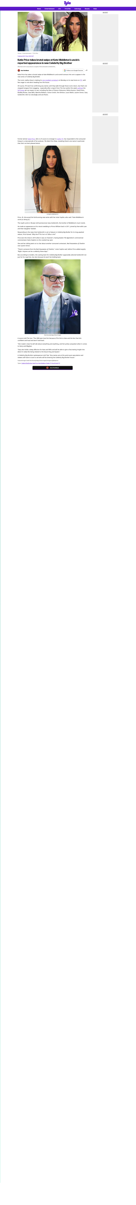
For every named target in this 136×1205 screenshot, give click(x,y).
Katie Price (31, 139)
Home (19, 53)
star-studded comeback (50, 80)
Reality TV (48, 363)
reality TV (60, 139)
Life (59, 9)
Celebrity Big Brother (26, 363)
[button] (87, 70)
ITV (81, 80)
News (39, 9)
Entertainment (49, 9)
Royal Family (55, 363)
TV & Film (68, 9)
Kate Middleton (42, 363)
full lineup (21, 90)
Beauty (87, 9)
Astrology (77, 9)
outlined (80, 88)
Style (95, 9)
